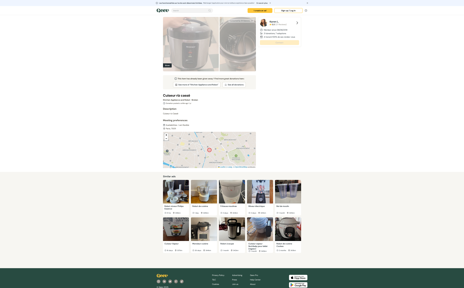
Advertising (237, 275)
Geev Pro (254, 275)
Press (234, 279)
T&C (214, 279)
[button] (166, 135)
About (252, 284)
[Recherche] (209, 10)
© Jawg (229, 167)
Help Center (255, 279)
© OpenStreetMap (240, 167)
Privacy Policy (218, 275)
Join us (235, 284)
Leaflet (222, 167)
